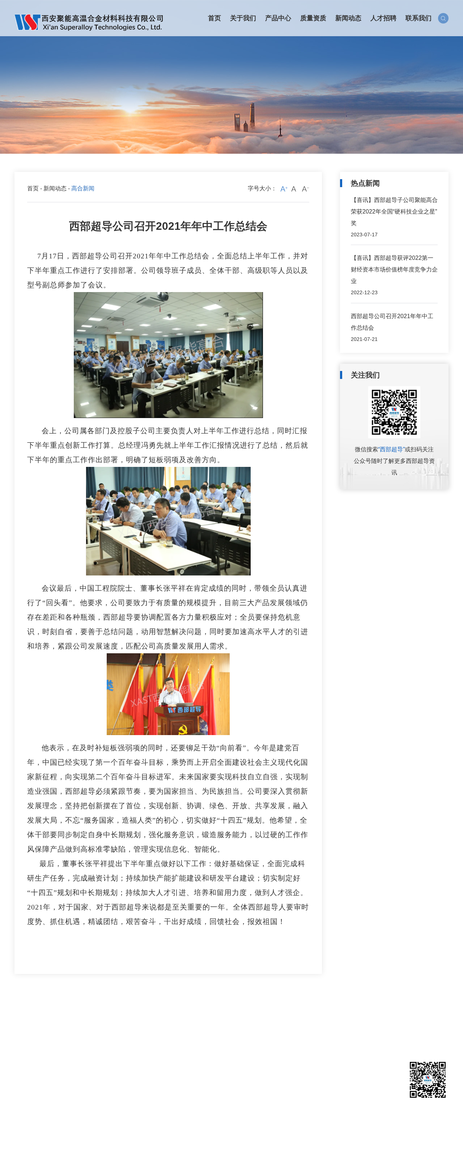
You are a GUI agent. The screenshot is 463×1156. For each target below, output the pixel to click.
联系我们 (237, 1019)
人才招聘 (195, 1019)
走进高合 (24, 1054)
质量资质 (110, 1019)
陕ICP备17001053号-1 (200, 1141)
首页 (33, 188)
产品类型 (67, 1032)
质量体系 (109, 1032)
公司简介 (24, 1032)
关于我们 (26, 1019)
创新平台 (24, 1043)
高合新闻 (151, 1032)
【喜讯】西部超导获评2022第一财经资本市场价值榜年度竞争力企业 (394, 269)
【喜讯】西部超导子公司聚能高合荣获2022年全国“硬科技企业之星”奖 (394, 211)
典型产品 (67, 1043)
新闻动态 (55, 188)
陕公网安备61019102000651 (272, 1141)
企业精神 (151, 1043)
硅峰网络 (437, 1141)
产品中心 (68, 1019)
